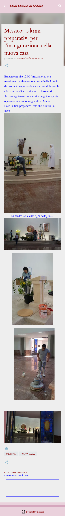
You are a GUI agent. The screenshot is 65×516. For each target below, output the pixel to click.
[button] (6, 65)
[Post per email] (6, 449)
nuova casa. (28, 453)
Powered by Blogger (35, 511)
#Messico (11, 453)
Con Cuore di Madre (26, 6)
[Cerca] (60, 5)
